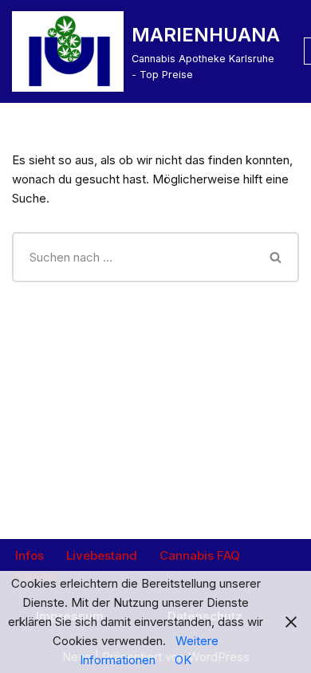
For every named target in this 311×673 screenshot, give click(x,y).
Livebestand (101, 555)
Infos (29, 555)
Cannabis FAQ (199, 555)
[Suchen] (276, 257)
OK (183, 659)
